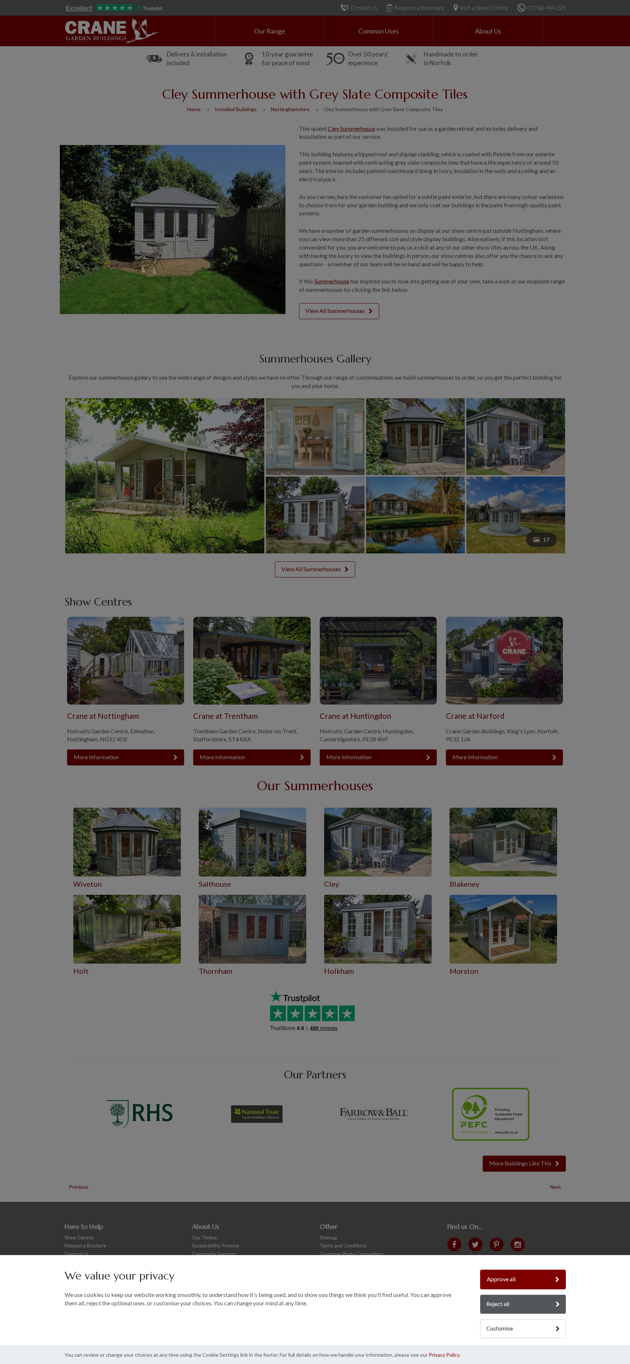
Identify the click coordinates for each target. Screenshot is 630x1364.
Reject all (497, 1303)
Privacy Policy (444, 1355)
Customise (499, 1328)
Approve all (501, 1278)
